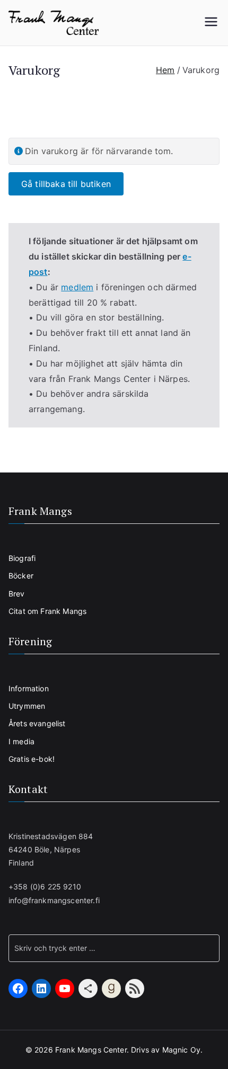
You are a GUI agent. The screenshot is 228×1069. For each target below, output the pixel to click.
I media (21, 741)
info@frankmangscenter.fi (54, 900)
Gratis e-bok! (31, 758)
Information (28, 688)
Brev (16, 593)
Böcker (20, 575)
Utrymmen (26, 705)
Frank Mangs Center (91, 1049)
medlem (77, 287)
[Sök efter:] (114, 948)
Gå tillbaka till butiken (66, 184)
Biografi (22, 558)
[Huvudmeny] (211, 22)
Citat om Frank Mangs (47, 611)
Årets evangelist (37, 723)
